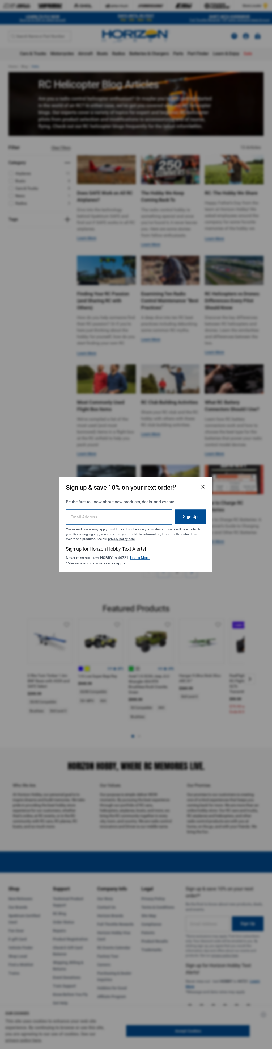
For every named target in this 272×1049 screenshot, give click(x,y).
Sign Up (190, 516)
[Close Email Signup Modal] (203, 486)
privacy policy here (121, 539)
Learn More (140, 558)
